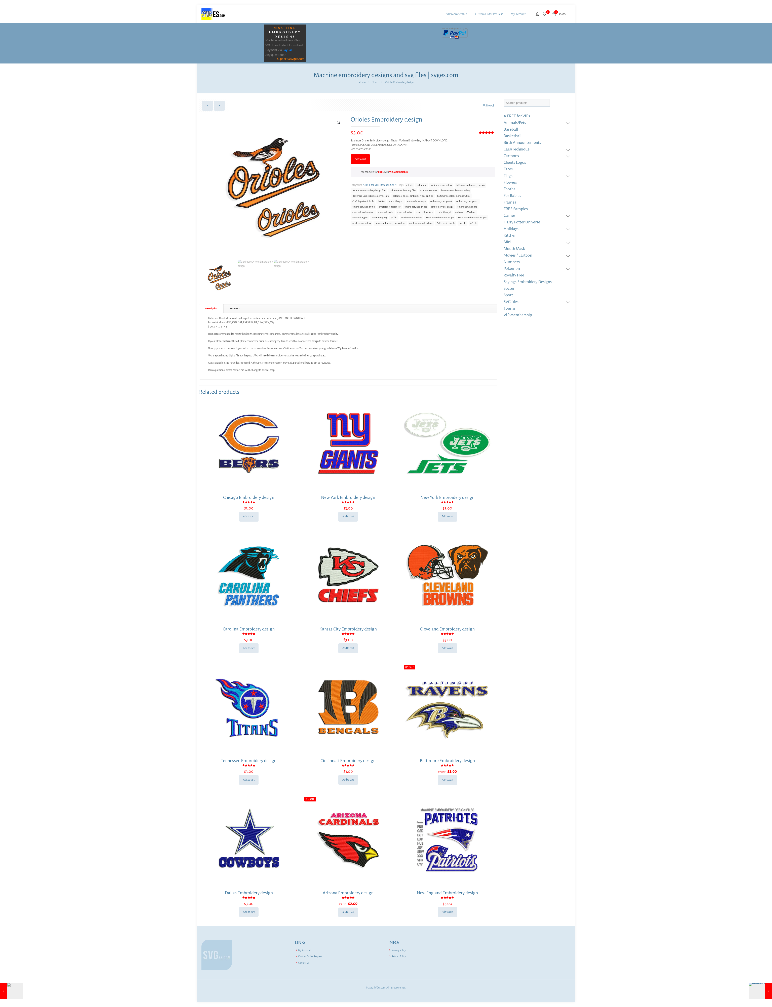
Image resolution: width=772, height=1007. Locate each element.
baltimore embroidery (441, 185)
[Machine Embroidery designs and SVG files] (213, 14)
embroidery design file (363, 207)
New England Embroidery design (447, 892)
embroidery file (405, 212)
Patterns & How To (445, 223)
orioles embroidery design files (390, 223)
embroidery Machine (465, 212)
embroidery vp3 (379, 217)
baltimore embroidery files (403, 190)
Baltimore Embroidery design (447, 760)
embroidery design (416, 201)
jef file (394, 217)
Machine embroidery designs (472, 217)
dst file (381, 201)
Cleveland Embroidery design (447, 629)
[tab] (211, 308)
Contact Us (303, 962)
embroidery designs (467, 207)
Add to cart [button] (249, 516)
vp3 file (473, 223)
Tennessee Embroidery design (248, 760)
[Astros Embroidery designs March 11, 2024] (760, 991)
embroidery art (396, 201)
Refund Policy (399, 956)
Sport (375, 82)
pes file (462, 223)
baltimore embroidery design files (369, 190)
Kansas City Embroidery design (348, 629)
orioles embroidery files (420, 223)
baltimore (421, 185)
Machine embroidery (411, 217)
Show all (490, 105)
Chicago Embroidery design (248, 497)
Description (211, 308)
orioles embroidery (361, 223)
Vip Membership (398, 172)
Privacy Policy (399, 950)
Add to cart (360, 159)
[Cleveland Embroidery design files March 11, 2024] (11, 991)
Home (362, 82)
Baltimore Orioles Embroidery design (370, 196)
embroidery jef (444, 212)
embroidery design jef (389, 207)
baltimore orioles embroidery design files (413, 196)
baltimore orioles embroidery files (453, 196)
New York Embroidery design (348, 497)
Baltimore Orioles (428, 190)
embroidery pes (360, 217)
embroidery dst (385, 212)
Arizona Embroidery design (348, 892)
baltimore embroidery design (470, 185)
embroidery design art (441, 201)
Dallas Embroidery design (249, 892)
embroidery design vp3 (442, 207)
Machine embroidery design (440, 217)
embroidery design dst (467, 201)
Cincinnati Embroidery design (348, 760)
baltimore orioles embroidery (455, 190)
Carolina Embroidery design (249, 629)
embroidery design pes (415, 207)
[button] (339, 123)
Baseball (384, 185)
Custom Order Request (310, 956)
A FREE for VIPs (371, 185)
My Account (304, 950)
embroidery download (363, 212)
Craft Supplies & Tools (363, 201)
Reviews (235, 308)
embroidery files (425, 212)
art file (409, 185)
